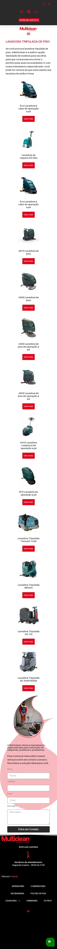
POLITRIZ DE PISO (38, 893)
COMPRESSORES (38, 886)
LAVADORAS (11, 900)
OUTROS (48, 900)
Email (9, 794)
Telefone (11, 782)
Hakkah (14, 876)
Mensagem (12, 806)
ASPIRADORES (18, 886)
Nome (10, 769)
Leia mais (28, 118)
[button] (28, 33)
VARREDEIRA (31, 900)
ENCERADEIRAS (17, 893)
